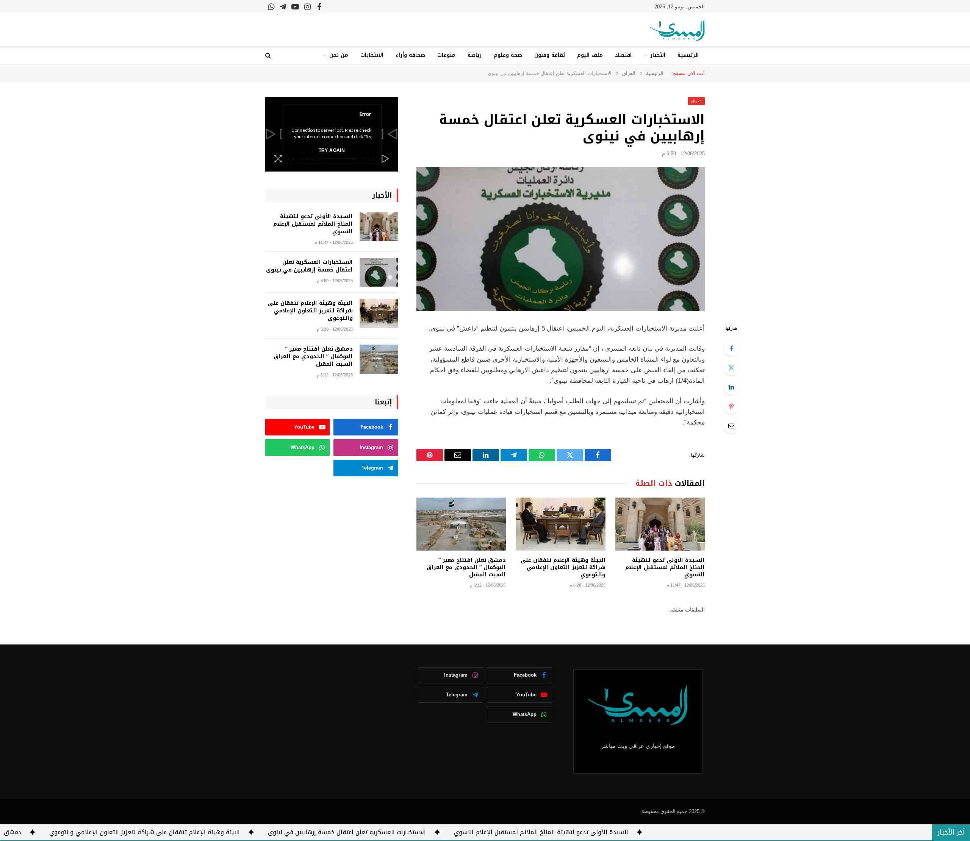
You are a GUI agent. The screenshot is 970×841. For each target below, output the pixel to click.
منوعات (446, 55)
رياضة (475, 55)
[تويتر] (731, 367)
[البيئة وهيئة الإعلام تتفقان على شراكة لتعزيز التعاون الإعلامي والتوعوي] (560, 524)
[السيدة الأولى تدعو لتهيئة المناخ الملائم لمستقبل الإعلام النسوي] (660, 524)
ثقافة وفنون (549, 55)
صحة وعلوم (508, 55)
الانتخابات (371, 55)
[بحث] (268, 55)
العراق (696, 101)
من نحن (338, 55)
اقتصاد (623, 55)
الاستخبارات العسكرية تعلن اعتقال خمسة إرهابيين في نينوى (309, 266)
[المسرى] (677, 30)
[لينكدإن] (731, 387)
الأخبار (657, 55)
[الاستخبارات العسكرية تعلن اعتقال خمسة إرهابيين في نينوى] (560, 239)
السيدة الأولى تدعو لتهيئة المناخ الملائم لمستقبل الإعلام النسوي (665, 567)
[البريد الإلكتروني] (731, 425)
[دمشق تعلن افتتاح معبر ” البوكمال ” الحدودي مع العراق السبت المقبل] (461, 524)
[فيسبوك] (731, 348)
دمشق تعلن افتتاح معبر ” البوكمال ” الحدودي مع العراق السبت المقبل (466, 567)
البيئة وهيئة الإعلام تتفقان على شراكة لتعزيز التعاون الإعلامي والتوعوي (563, 567)
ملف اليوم (590, 55)
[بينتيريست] (731, 406)
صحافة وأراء (410, 55)
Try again (332, 150)
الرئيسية (688, 55)
